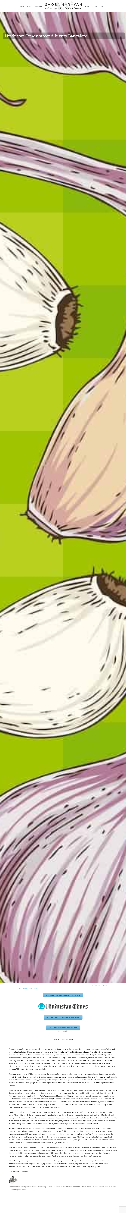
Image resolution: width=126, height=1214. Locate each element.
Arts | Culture (23, 988)
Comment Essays (32, 988)
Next (104, 985)
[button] (99, 6)
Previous (97, 985)
